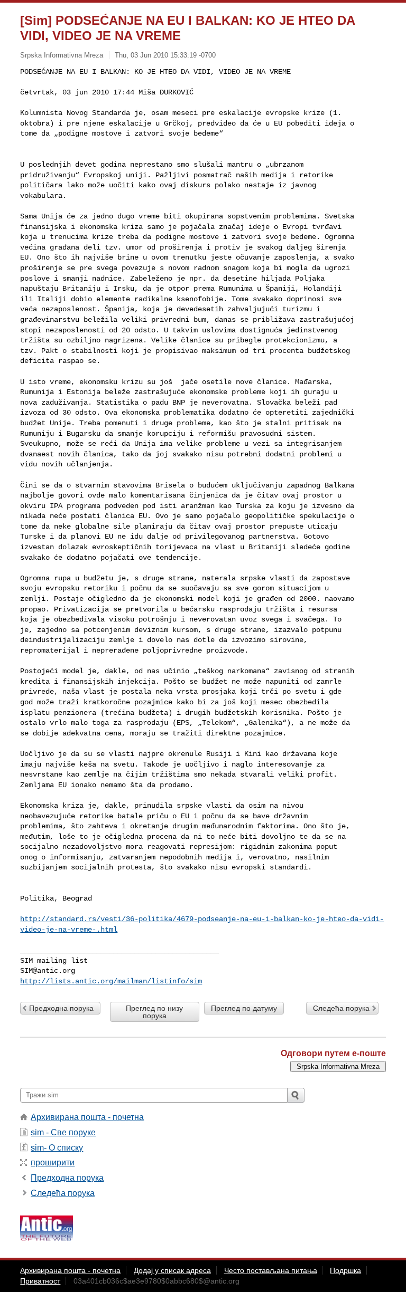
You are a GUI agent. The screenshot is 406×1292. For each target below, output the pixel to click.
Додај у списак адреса (172, 1270)
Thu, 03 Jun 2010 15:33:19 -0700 (165, 55)
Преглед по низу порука (154, 1012)
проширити (53, 1162)
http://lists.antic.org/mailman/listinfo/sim (111, 981)
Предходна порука (61, 1008)
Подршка (345, 1270)
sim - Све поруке (63, 1132)
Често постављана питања (270, 1270)
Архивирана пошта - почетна (87, 1117)
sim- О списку (57, 1147)
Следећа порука (341, 1008)
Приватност (40, 1281)
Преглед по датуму (244, 1008)
